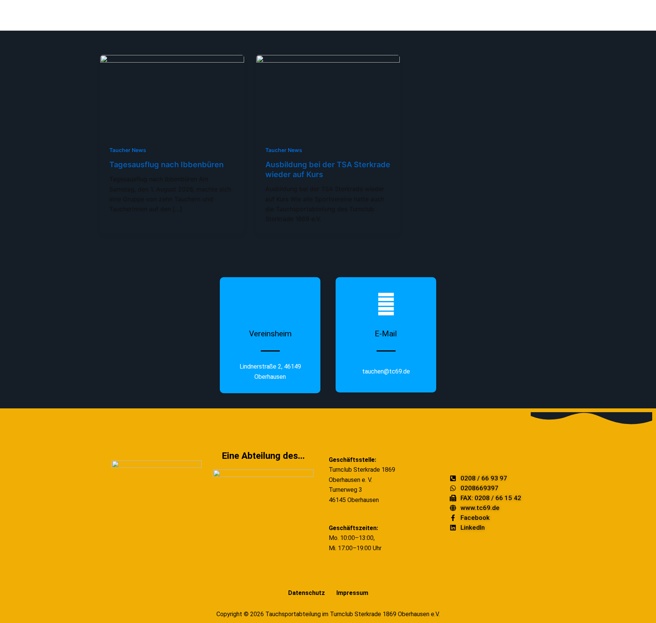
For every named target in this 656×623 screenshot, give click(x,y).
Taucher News (127, 150)
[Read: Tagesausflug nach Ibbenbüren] (172, 95)
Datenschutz (306, 592)
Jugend (522, 15)
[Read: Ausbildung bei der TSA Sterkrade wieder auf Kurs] (328, 95)
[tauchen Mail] (634, 15)
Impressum (352, 592)
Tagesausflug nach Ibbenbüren (166, 164)
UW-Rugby (452, 15)
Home (215, 15)
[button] (236, 15)
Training (586, 15)
